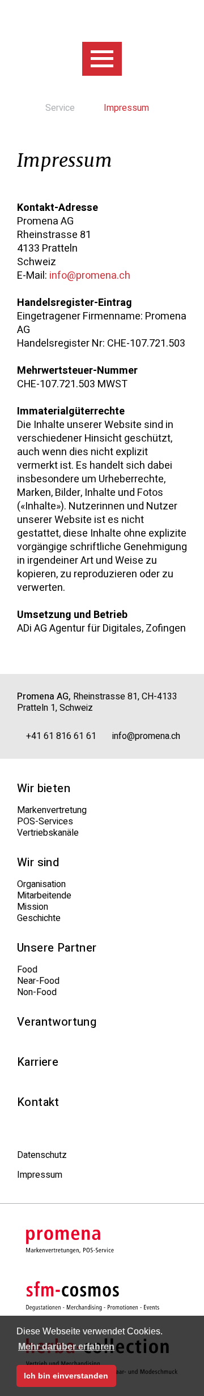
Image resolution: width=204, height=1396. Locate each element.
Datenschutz (42, 1155)
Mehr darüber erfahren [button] (66, 1346)
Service (61, 108)
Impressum (39, 1175)
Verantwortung (56, 1022)
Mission (32, 907)
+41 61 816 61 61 (60, 736)
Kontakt (38, 1102)
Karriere (37, 1062)
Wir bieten (43, 788)
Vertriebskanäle (48, 833)
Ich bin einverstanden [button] (66, 1375)
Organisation (41, 884)
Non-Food (37, 992)
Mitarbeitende (44, 895)
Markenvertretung (52, 810)
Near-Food (38, 981)
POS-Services (45, 821)
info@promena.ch (89, 276)
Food (27, 969)
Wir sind (38, 862)
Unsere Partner (57, 948)
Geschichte (39, 918)
